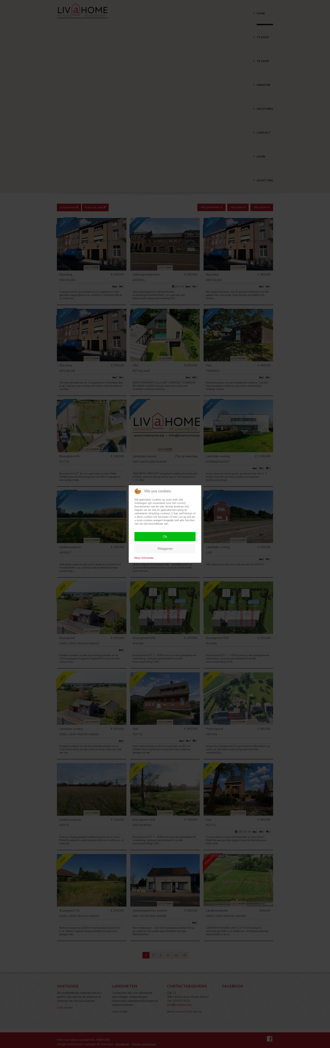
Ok (165, 536)
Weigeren (165, 548)
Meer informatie (144, 558)
